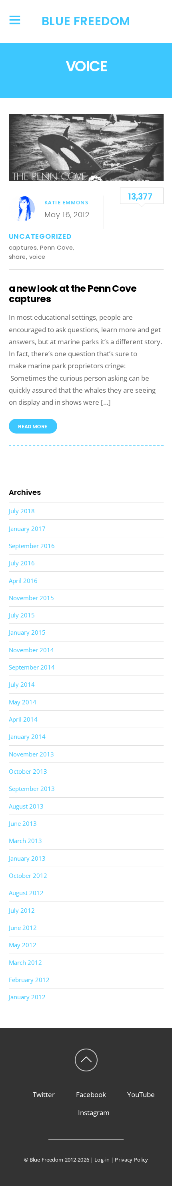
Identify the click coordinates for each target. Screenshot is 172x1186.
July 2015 (22, 615)
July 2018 (22, 511)
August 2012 (26, 893)
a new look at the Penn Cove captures (73, 293)
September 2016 (32, 546)
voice (37, 256)
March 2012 (25, 962)
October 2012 (28, 875)
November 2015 (31, 598)
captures (23, 247)
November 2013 (31, 754)
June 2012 (23, 928)
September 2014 (32, 667)
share (17, 256)
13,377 (140, 196)
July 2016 (22, 563)
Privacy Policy (131, 1159)
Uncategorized (40, 236)
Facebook (90, 1094)
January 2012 (27, 997)
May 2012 (22, 945)
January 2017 (27, 528)
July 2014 (22, 684)
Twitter (43, 1094)
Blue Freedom (47, 1159)
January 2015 (27, 632)
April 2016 (23, 581)
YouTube (140, 1094)
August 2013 (26, 806)
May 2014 (22, 702)
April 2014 (23, 719)
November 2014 (31, 650)
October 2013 (28, 771)
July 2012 (22, 910)
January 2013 (27, 858)
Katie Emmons (66, 202)
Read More (32, 427)
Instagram (93, 1112)
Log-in (102, 1159)
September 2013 (32, 789)
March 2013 (25, 841)
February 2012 (29, 980)
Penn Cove (56, 247)
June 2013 (23, 823)
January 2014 (27, 736)
